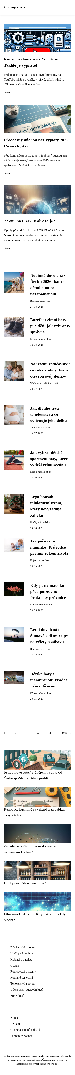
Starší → (66, 732)
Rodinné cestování (40, 301)
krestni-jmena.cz (14, 7)
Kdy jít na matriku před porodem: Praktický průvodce (48, 591)
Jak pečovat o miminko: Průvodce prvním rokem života (49, 547)
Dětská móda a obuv (40, 339)
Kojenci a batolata (39, 560)
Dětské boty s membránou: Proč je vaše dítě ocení (49, 680)
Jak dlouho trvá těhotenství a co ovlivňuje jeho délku (48, 414)
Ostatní (7, 92)
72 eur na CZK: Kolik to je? (29, 221)
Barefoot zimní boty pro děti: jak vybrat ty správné (50, 326)
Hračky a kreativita (40, 522)
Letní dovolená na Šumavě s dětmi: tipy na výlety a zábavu (49, 635)
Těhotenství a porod (40, 427)
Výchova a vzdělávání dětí (44, 383)
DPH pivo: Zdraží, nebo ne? (25, 883)
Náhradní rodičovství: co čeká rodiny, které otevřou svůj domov (50, 370)
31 (49, 732)
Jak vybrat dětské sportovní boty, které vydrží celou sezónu (49, 458)
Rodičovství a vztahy (41, 604)
